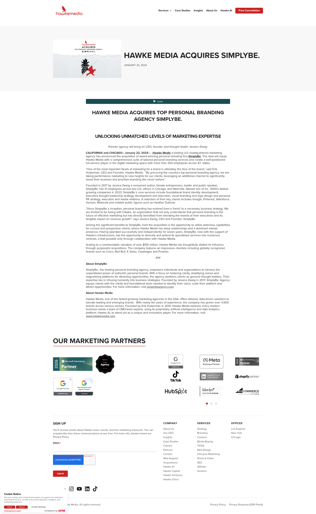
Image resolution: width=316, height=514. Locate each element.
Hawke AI (226, 10)
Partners (168, 450)
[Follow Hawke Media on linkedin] (87, 488)
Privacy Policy (218, 504)
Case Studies (182, 10)
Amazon (202, 471)
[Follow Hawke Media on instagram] (71, 488)
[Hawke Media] (69, 10)
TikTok (200, 445)
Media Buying (205, 441)
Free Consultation (249, 10)
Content (202, 437)
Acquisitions (170, 462)
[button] (207, 404)
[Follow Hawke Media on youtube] (79, 488)
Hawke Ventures (172, 475)
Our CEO (168, 433)
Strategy (202, 429)
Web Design (204, 450)
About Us (211, 10)
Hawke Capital (171, 471)
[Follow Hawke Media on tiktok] (95, 488)
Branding (202, 433)
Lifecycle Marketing (208, 454)
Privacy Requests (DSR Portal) (246, 504)
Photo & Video (205, 458)
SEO (199, 462)
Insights (198, 10)
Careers (167, 445)
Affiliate (201, 467)
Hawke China (171, 479)
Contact (167, 454)
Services (163, 10)
